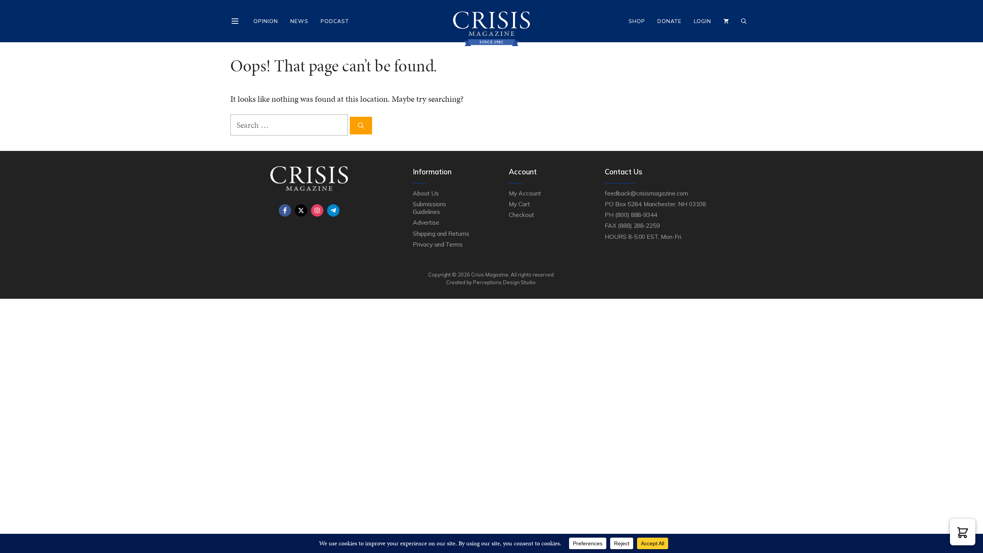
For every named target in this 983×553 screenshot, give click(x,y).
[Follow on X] (301, 210)
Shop (637, 21)
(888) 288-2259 (639, 225)
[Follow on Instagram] (317, 210)
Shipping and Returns (441, 233)
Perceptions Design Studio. (505, 282)
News (299, 21)
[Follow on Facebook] (285, 210)
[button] (962, 532)
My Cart (519, 204)
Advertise (426, 222)
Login (702, 21)
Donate (669, 21)
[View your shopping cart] (726, 21)
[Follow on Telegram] (333, 210)
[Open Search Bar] (744, 21)
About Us (426, 193)
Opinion (265, 21)
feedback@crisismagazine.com (646, 193)
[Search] (361, 125)
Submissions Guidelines (429, 207)
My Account (525, 193)
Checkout (521, 215)
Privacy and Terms (438, 244)
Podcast (335, 21)
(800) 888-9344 (636, 215)
